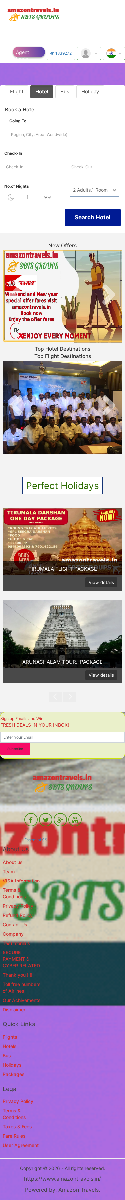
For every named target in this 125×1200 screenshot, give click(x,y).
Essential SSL (37, 839)
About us (13, 862)
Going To (17, 120)
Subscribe (15, 749)
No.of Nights (16, 186)
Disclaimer (14, 1009)
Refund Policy (18, 915)
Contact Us (15, 924)
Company (13, 934)
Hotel (41, 91)
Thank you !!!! (17, 975)
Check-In (13, 153)
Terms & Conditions (14, 893)
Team (9, 871)
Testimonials (16, 943)
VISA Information (21, 880)
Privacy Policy (18, 906)
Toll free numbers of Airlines (22, 987)
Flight (16, 91)
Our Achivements (22, 1000)
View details (101, 582)
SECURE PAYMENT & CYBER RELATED (21, 959)
